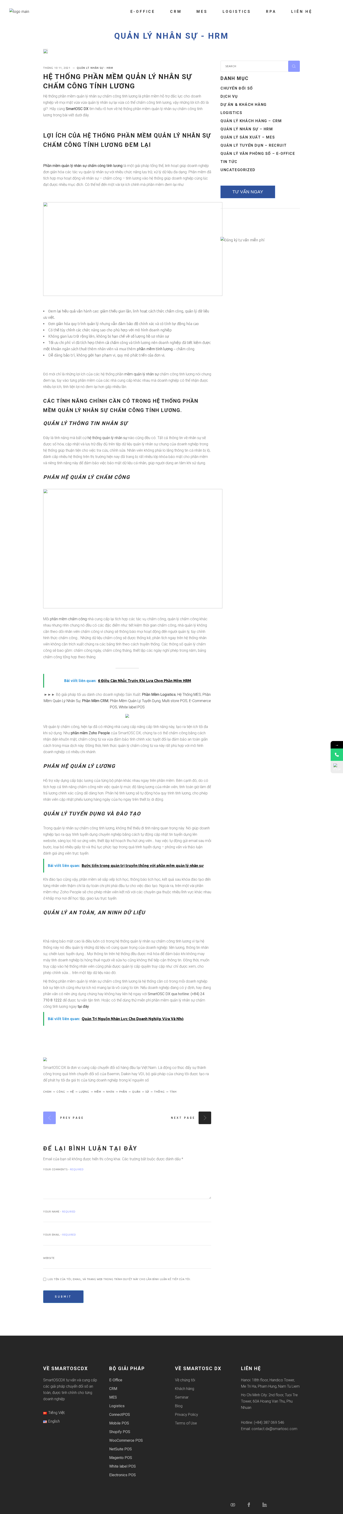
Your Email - (59, 1234)
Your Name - (59, 1211)
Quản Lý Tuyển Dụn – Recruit (253, 145)
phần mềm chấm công (68, 619)
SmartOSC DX (77, 109)
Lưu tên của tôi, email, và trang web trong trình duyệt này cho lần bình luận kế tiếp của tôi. (119, 1279)
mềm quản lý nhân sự (141, 374)
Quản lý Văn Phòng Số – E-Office (257, 153)
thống (159, 1091)
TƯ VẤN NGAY (247, 191)
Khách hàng (184, 1388)
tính (173, 1091)
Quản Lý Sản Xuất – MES (247, 137)
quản (136, 1091)
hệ (72, 1091)
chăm (47, 1091)
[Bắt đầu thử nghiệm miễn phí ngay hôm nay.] (127, 716)
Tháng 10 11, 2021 (57, 67)
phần (123, 1091)
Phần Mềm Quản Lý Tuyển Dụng (135, 701)
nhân (110, 1091)
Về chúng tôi (185, 1380)
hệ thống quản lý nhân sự (107, 438)
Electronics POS (122, 1475)
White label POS (132, 707)
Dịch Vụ (229, 96)
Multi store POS (174, 701)
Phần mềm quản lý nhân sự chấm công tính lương (82, 165)
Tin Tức (228, 161)
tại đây (83, 1006)
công (60, 1091)
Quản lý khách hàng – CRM (251, 121)
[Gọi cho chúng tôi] (337, 754)
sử (147, 1091)
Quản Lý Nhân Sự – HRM (246, 129)
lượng (84, 1091)
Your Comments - (63, 1169)
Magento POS (120, 1457)
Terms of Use (186, 1423)
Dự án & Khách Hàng (243, 104)
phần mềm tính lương (155, 349)
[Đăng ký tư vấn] (337, 767)
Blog (178, 1406)
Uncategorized (238, 170)
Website (49, 1258)
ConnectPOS (119, 1414)
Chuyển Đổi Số (236, 88)
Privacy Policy (186, 1414)
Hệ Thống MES (189, 694)
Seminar (182, 1397)
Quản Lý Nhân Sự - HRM (171, 36)
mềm (97, 1091)
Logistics (231, 113)
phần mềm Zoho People (90, 733)
